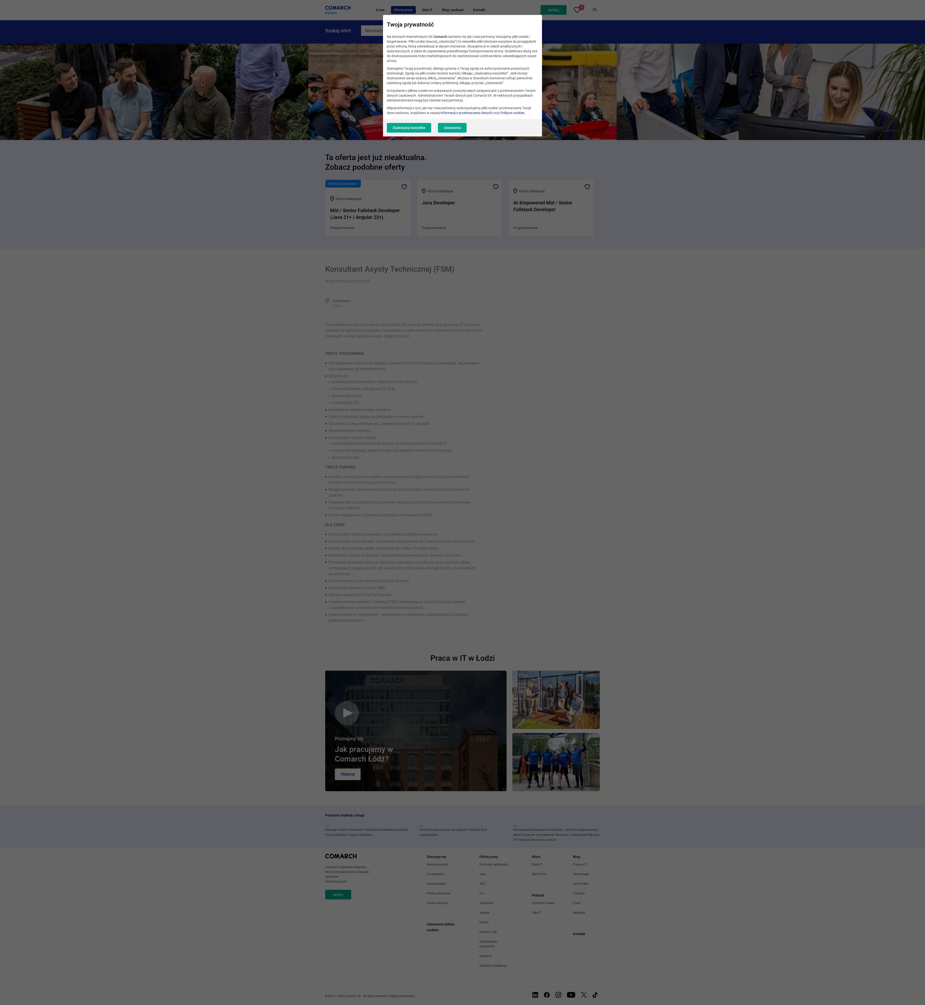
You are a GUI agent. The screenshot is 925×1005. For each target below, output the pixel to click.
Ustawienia (452, 128)
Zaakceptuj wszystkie (409, 128)
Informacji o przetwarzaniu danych (466, 113)
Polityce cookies (512, 113)
